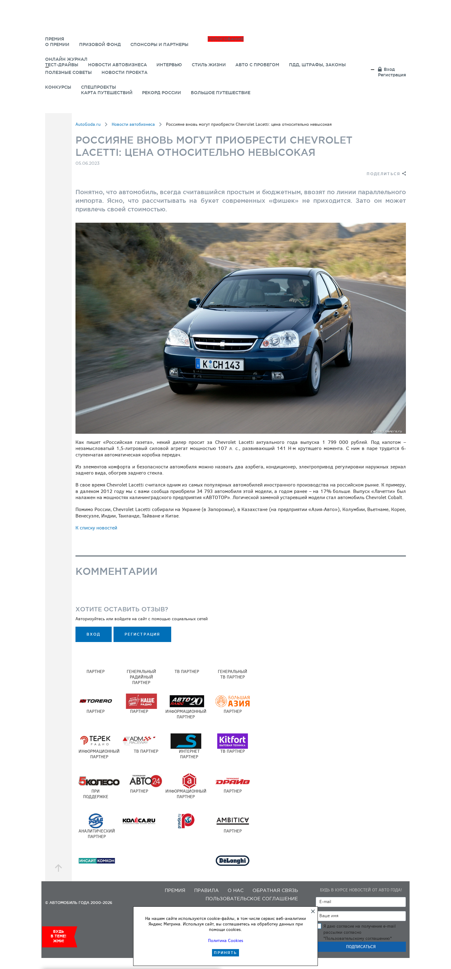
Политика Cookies (225, 941)
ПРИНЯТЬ (225, 953)
